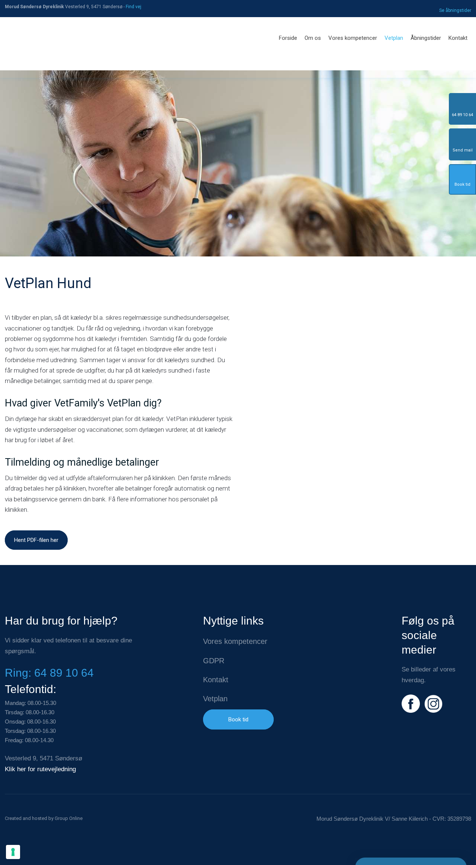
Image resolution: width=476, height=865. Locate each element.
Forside (288, 38)
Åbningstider (426, 38)
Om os (313, 38)
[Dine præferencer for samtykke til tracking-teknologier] (13, 852)
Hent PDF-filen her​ (36, 540)
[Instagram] (433, 704)
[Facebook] (411, 704)
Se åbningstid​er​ (455, 10)
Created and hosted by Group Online (44, 818)
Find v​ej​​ (133, 6)
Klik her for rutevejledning (40, 769)
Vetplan (394, 38)
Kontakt (457, 38)
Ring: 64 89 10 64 (49, 673)
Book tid (238, 719)
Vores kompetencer (352, 38)
